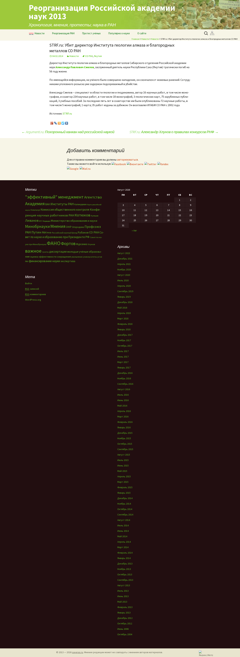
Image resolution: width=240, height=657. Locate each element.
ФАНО (53, 243)
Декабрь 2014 (124, 498)
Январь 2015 (124, 492)
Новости (39, 33)
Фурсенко (81, 244)
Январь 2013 (124, 612)
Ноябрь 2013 (124, 569)
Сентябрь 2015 (125, 449)
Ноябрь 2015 (124, 438)
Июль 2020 (123, 280)
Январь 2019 (124, 296)
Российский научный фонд (64, 233)
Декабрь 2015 (124, 432)
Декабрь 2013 (124, 563)
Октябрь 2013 (124, 574)
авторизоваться (127, 159)
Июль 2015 (123, 460)
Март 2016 (122, 416)
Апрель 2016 (124, 411)
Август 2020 (123, 275)
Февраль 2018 (124, 324)
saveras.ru (77, 652)
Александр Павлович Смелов (75, 67)
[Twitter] (63, 122)
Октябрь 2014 (124, 509)
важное (33, 251)
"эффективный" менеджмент (54, 197)
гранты (45, 252)
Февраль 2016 (124, 422)
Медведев (46, 221)
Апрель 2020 (124, 285)
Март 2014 (122, 547)
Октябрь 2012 (124, 623)
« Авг (134, 230)
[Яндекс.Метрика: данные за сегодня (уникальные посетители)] (206, 653)
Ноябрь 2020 (124, 269)
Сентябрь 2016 (125, 383)
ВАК (47, 204)
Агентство (93, 197)
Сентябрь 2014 (125, 514)
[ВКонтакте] (67, 122)
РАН (44, 232)
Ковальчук (35, 210)
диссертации (58, 251)
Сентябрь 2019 (125, 291)
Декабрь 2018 (124, 302)
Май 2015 (122, 471)
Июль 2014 (123, 525)
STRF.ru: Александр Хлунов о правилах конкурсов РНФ (173, 132)
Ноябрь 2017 (124, 340)
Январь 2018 (124, 329)
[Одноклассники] (59, 122)
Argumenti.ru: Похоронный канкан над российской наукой (68, 132)
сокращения (64, 256)
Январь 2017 (124, 367)
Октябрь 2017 (124, 345)
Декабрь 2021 (124, 258)
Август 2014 (123, 520)
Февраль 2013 (124, 607)
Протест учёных (91, 33)
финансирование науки (44, 261)
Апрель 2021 (124, 264)
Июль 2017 (123, 351)
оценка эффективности (43, 256)
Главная (135, 39)
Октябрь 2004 (124, 634)
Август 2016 (123, 389)
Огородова (78, 227)
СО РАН (89, 56)
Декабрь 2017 (124, 334)
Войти (28, 283)
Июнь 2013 (123, 596)
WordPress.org (33, 299)
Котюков (82, 215)
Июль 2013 (123, 590)
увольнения (76, 256)
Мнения (57, 226)
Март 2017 (122, 362)
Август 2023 (123, 253)
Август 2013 (123, 585)
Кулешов (94, 215)
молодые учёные (77, 251)
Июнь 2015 (123, 465)
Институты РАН (62, 204)
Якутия (98, 56)
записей (32, 288)
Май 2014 (122, 536)
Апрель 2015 (124, 476)
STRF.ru (67, 113)
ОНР (69, 227)
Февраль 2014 (124, 552)
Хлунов (91, 244)
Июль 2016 (123, 394)
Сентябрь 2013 (125, 579)
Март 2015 (122, 481)
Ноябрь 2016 (124, 378)
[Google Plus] (52, 122)
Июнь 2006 (123, 628)
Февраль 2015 (124, 487)
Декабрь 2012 (124, 618)
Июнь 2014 (123, 530)
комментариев (35, 294)
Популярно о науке (119, 33)
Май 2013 (122, 601)
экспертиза (67, 261)
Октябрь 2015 (124, 443)
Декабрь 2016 (124, 373)
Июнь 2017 (123, 356)
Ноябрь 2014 (124, 503)
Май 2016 (122, 405)
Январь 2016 (124, 427)
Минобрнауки (37, 226)
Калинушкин (80, 204)
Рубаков (83, 232)
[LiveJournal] (55, 122)
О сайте (141, 33)
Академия (35, 203)
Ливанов (31, 220)
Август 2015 (123, 454)
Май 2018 (122, 307)
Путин (36, 232)
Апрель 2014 (124, 541)
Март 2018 (122, 318)
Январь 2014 (124, 558)
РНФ (49, 232)
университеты (90, 256)
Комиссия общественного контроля (65, 210)
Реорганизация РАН (63, 33)
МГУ (40, 221)
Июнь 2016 (123, 400)
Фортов (68, 243)
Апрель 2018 (124, 313)
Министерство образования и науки (74, 220)
